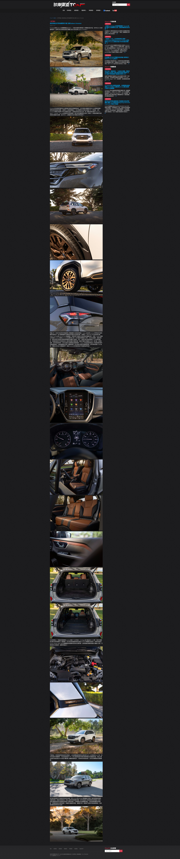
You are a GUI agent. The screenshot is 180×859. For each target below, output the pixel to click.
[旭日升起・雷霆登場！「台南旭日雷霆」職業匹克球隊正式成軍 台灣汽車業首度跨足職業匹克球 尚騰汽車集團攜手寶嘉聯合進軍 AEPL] (109, 80)
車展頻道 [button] (91, 10)
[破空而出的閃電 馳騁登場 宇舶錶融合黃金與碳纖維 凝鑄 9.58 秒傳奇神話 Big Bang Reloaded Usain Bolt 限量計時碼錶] (105, 113)
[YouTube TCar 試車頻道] (114, 10)
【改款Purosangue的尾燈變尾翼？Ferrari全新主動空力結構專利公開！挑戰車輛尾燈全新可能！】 (117, 27)
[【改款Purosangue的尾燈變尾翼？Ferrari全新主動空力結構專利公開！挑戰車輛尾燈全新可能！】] (117, 33)
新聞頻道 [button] (98, 10)
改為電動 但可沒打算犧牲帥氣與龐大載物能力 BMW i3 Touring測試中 (117, 58)
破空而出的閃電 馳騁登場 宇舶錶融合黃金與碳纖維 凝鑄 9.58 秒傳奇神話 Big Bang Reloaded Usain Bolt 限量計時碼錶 (117, 102)
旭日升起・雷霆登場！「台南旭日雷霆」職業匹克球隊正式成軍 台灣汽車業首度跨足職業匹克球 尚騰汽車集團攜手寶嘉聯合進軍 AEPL (117, 72)
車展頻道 (70, 848)
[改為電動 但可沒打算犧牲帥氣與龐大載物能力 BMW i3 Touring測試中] (128, 63)
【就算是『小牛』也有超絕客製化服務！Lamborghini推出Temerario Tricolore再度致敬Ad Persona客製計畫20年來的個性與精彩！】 (117, 41)
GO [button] (128, 4)
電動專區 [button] (83, 10)
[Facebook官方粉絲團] (106, 10)
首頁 (64, 10)
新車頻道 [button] (69, 10)
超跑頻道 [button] (76, 10)
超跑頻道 (60, 848)
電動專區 (65, 848)
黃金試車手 (81, 848)
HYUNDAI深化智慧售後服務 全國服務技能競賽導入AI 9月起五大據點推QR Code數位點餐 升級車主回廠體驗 (117, 87)
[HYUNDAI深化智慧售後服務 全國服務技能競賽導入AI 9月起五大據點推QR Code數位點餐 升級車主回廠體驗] (116, 96)
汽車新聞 (110, 21)
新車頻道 (55, 848)
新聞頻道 (75, 848)
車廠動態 (110, 67)
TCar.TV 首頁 (53, 18)
